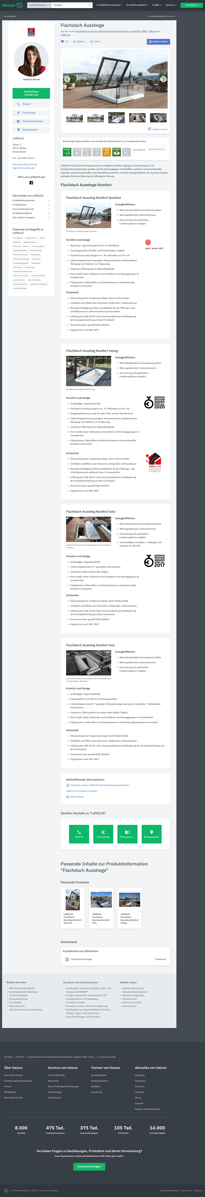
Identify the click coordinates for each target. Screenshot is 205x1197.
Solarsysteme (129, 1006)
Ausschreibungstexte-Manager (63, 1087)
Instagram (140, 1081)
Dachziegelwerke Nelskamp (23, 992)
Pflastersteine (129, 999)
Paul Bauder (15, 1003)
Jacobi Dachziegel (18, 995)
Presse (7, 1087)
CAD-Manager (55, 1092)
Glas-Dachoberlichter (20, 275)
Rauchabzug (36, 263)
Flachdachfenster (38, 246)
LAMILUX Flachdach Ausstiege (81, 791)
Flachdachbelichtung (20, 254)
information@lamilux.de (25, 164)
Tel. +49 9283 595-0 (23, 158)
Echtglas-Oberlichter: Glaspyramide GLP (86, 995)
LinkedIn (139, 1092)
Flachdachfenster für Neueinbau (82, 999)
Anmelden (190, 5)
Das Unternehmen (13, 1075)
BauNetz (95, 1087)
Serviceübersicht (56, 1075)
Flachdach (17, 242)
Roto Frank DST (17, 1006)
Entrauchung (29, 267)
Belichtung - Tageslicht (21, 246)
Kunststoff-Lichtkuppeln (38, 284)
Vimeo (138, 1098)
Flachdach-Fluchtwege (21, 259)
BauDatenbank (99, 1075)
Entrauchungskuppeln (21, 263)
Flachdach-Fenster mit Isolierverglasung (86, 1006)
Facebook (140, 1075)
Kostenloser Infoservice (31, 93)
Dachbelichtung (35, 250)
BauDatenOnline (99, 1081)
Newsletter (53, 1081)
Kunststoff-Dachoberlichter (22, 271)
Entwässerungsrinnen (133, 995)
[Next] (163, 79)
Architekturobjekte (136, 5)
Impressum (198, 1191)
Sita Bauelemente (18, 999)
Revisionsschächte (131, 1003)
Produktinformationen (108, 5)
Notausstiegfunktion (20, 250)
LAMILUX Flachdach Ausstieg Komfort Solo (101, 918)
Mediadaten (10, 1092)
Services (170, 5)
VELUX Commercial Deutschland (25, 1010)
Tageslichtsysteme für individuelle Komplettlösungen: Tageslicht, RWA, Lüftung (115, 31)
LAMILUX (65, 35)
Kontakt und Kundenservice (18, 1081)
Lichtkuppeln (18, 238)
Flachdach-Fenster (75, 1003)
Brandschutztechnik (20, 284)
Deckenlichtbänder (20, 288)
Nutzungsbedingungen (170, 1191)
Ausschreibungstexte (23, 209)
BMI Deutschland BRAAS (22, 988)
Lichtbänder (36, 259)
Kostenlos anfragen (89, 1166)
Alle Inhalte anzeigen (24, 218)
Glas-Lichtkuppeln (34, 280)
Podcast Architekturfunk (147, 1109)
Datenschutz (186, 1191)
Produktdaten (19, 205)
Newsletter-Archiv (13, 1098)
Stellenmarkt (54, 1098)
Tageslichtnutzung (30, 242)
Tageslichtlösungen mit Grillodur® (83, 1017)
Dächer (42, 238)
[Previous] (67, 79)
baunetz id (96, 1092)
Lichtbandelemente (38, 275)
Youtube (139, 1103)
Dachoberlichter (31, 238)
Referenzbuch (77, 797)
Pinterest (139, 1087)
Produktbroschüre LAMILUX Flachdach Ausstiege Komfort (99, 785)
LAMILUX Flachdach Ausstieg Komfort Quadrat (73, 918)
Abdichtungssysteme (133, 988)
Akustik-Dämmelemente (134, 992)
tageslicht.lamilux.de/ (24, 168)
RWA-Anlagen (35, 254)
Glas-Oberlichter (19, 280)
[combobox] (72, 5)
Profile (155, 5)
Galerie (160, 42)
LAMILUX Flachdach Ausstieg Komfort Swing (129, 918)
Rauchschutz (17, 267)
